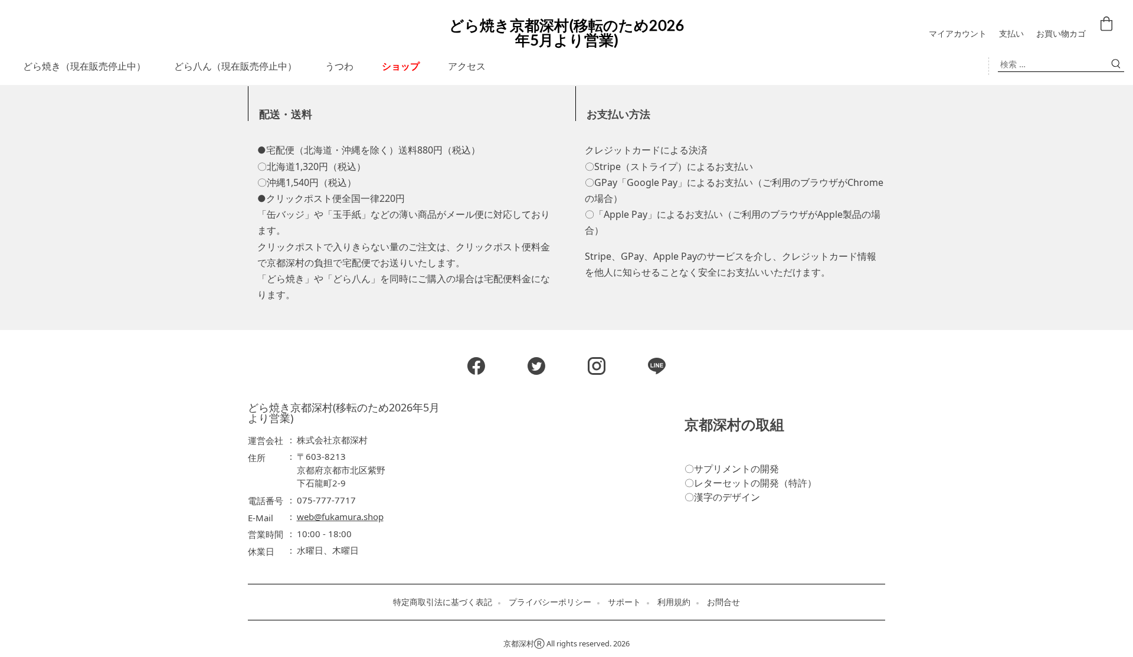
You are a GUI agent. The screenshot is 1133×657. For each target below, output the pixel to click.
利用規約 (673, 602)
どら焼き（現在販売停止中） (84, 66)
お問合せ (723, 602)
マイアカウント (958, 34)
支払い (1011, 34)
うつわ (339, 66)
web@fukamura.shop (340, 516)
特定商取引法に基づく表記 (442, 602)
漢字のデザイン (727, 497)
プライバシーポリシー (550, 602)
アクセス (467, 66)
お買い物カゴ (1061, 34)
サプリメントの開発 (736, 468)
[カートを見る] (1108, 26)
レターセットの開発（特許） (755, 482)
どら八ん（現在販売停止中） (235, 66)
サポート (624, 602)
